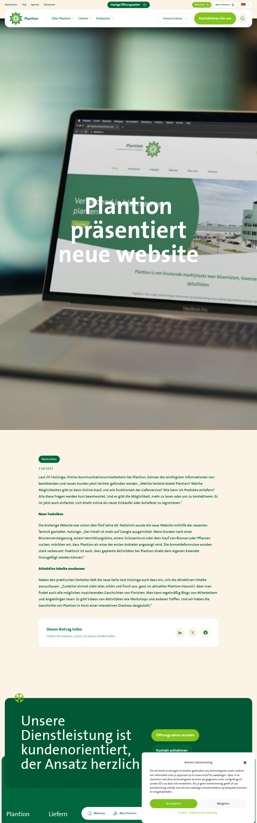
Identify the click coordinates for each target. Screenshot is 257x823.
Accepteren (173, 803)
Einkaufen (103, 18)
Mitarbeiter (49, 4)
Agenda (35, 4)
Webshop (200, 4)
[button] (245, 763)
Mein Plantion (222, 4)
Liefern (83, 18)
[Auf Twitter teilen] (193, 632)
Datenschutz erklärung (203, 812)
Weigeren (223, 803)
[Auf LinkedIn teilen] (180, 632)
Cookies (183, 812)
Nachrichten (11, 4)
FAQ (24, 4)
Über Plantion (61, 18)
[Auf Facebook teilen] (205, 632)
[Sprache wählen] (245, 5)
